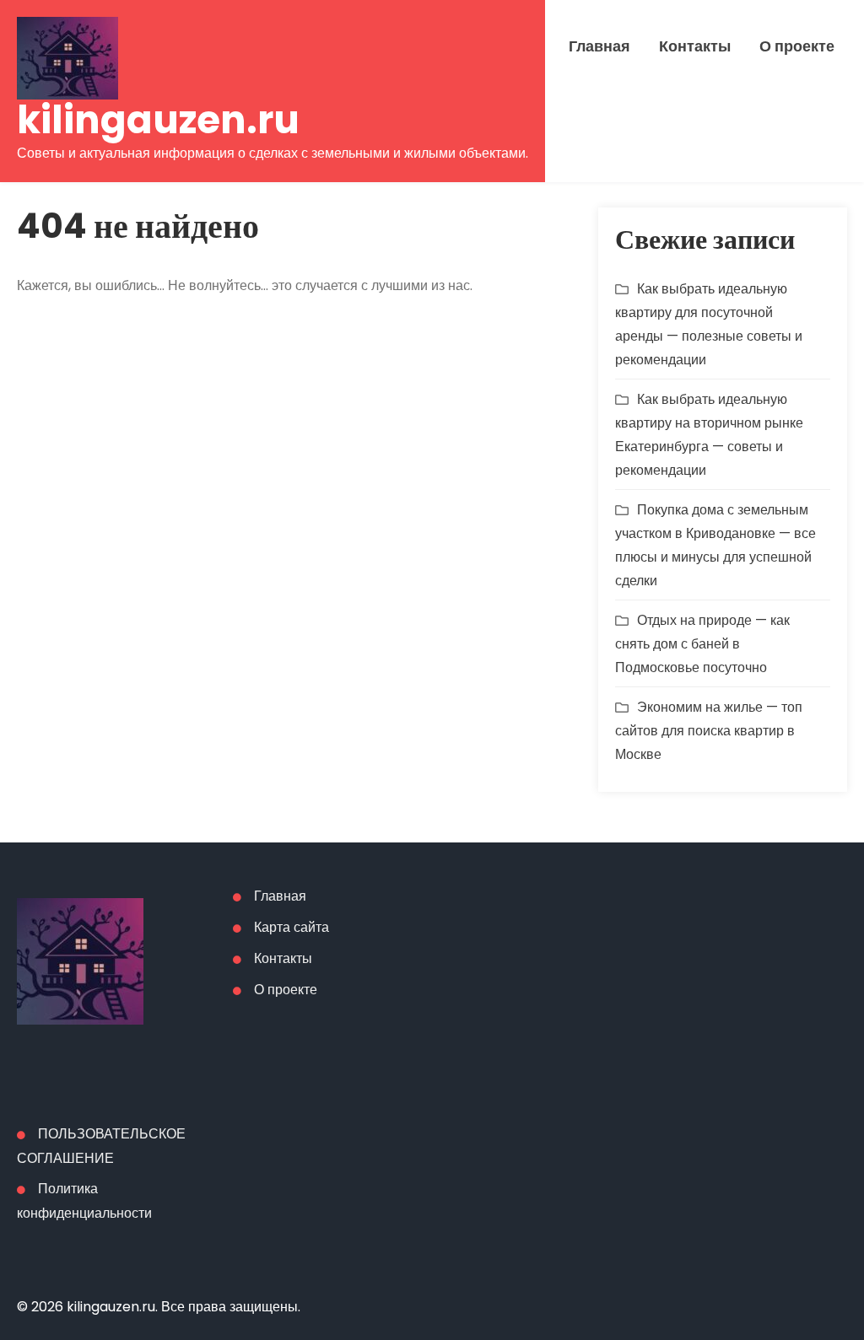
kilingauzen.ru (158, 120)
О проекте (796, 46)
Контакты (695, 46)
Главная (599, 46)
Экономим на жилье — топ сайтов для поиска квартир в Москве (708, 730)
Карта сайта (291, 927)
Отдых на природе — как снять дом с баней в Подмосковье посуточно (702, 644)
